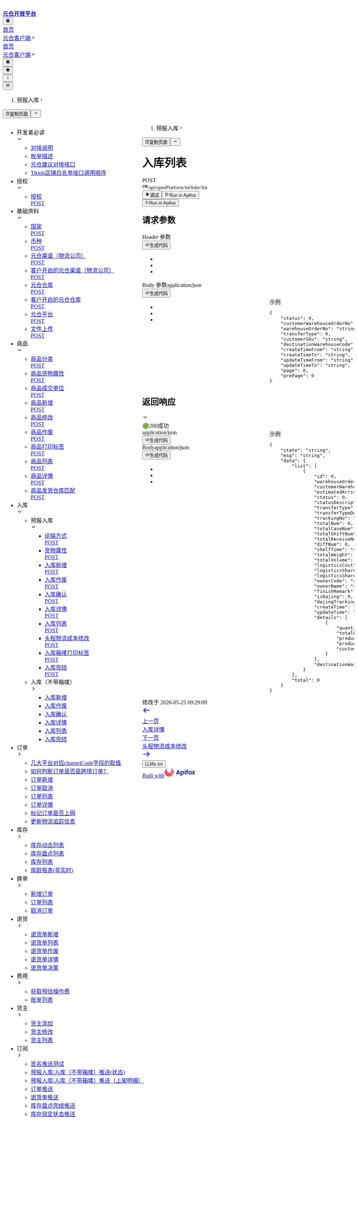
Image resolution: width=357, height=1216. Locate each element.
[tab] (248, 421)
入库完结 (56, 739)
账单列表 (42, 1000)
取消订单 (42, 911)
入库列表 (56, 731)
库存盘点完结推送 (53, 1106)
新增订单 (42, 894)
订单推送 (42, 1089)
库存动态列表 (47, 845)
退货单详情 (45, 959)
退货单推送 (45, 1097)
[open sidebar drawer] (8, 86)
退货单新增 (45, 934)
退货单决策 (45, 968)
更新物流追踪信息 (53, 821)
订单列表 (42, 796)
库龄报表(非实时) (52, 870)
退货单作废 (45, 951)
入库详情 (56, 723)
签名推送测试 (47, 1064)
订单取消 (42, 788)
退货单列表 (45, 943)
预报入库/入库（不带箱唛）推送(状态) (78, 1072)
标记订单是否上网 (53, 813)
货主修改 (42, 1032)
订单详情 (42, 805)
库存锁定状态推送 (53, 1114)
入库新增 (56, 697)
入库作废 (56, 706)
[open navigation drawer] (8, 78)
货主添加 (42, 1024)
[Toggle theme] (8, 21)
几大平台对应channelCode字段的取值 (76, 763)
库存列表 (42, 862)
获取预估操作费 (50, 991)
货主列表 (42, 1040)
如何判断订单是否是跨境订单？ (70, 771)
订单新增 (42, 780)
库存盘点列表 (47, 854)
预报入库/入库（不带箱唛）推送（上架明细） (87, 1081)
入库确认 (56, 714)
